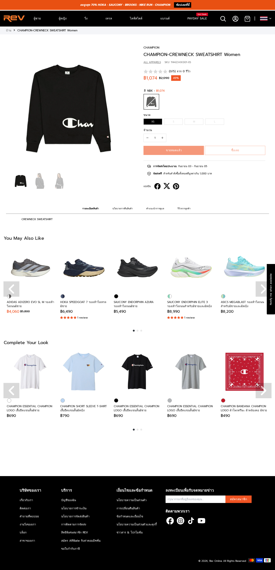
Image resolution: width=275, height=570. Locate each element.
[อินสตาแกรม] (180, 520)
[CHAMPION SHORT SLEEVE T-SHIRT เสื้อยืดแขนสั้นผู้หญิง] (84, 371)
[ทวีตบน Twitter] (167, 186)
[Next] (264, 289)
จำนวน (147, 130)
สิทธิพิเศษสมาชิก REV (74, 532)
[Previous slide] (9, 107)
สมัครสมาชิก (238, 499)
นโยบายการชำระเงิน (73, 508)
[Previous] (11, 289)
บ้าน (8, 30)
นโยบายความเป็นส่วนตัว (131, 500)
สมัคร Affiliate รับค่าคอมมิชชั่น (80, 540)
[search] (223, 19)
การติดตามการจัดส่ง (73, 524)
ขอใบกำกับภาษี (70, 548)
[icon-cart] (247, 19)
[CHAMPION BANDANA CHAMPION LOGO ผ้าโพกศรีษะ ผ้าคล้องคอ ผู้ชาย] (244, 371)
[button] (173, 150)
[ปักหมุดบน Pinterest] (176, 186)
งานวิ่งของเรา (28, 524)
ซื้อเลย (235, 150)
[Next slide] (128, 107)
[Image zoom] (69, 108)
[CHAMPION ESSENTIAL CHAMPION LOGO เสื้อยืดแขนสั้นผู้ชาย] (30, 371)
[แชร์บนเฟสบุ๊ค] (157, 186)
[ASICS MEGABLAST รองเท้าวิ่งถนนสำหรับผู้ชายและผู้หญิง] (244, 267)
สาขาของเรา (27, 540)
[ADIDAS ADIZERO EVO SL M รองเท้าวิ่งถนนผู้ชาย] (30, 267)
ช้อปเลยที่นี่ (182, 5)
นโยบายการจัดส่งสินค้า (75, 516)
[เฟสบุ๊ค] (170, 520)
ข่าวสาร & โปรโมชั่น (130, 532)
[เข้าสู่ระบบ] (235, 19)
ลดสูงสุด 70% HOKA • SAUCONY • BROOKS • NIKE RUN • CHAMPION (125, 5)
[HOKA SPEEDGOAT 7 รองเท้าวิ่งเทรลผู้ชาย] (84, 267)
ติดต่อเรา (25, 508)
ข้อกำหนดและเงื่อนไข (130, 516)
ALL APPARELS (152, 62)
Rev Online (215, 561)
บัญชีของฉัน (68, 500)
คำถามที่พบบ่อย (29, 516)
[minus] (147, 138)
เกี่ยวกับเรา (26, 500)
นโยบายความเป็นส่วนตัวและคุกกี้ (137, 524)
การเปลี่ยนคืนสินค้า (128, 508)
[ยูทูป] (201, 520)
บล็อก (23, 532)
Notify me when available (271, 289)
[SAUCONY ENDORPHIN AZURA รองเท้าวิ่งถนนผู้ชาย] (137, 267)
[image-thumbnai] (20, 181)
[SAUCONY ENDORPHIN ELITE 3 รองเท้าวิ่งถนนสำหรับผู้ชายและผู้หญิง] (191, 267)
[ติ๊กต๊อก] (191, 520)
